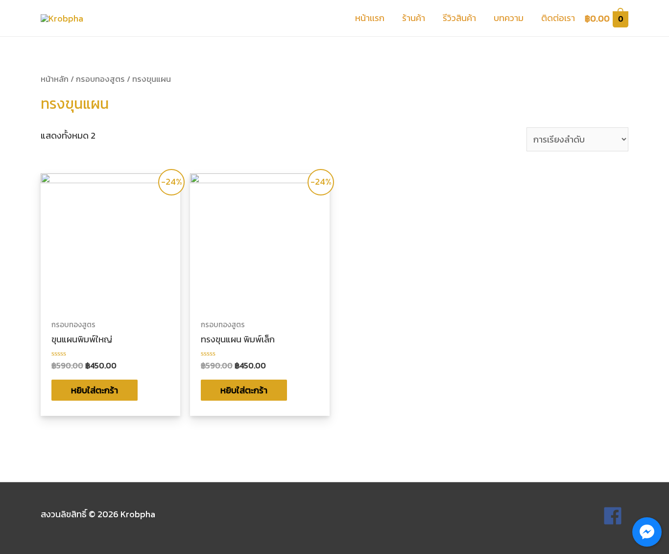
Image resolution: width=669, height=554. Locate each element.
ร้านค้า (413, 17)
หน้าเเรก (369, 17)
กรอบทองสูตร (100, 79)
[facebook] (615, 516)
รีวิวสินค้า (459, 17)
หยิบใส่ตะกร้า (94, 390)
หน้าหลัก (55, 79)
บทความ (509, 17)
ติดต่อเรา (558, 17)
